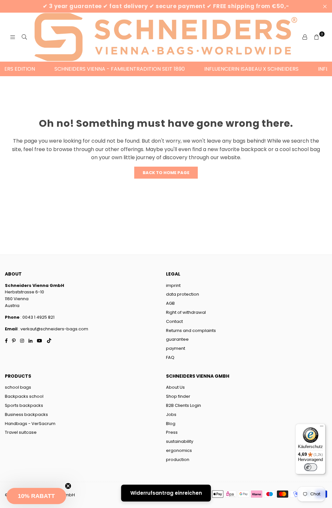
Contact (174, 321)
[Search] (24, 37)
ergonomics (179, 450)
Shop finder (178, 396)
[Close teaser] (68, 486)
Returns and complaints (191, 330)
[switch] (310, 467)
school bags (18, 387)
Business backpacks (26, 414)
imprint (173, 285)
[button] (36, 496)
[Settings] (305, 37)
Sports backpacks (24, 405)
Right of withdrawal (186, 312)
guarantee (177, 339)
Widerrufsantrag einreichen (166, 493)
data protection (182, 294)
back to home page (166, 173)
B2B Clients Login (183, 405)
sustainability (179, 441)
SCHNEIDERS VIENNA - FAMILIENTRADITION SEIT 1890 (114, 69)
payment (175, 348)
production (177, 459)
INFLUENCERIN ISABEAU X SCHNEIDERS (246, 69)
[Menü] (322, 427)
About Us (175, 387)
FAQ (170, 357)
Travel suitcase (21, 432)
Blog (170, 423)
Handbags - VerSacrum (30, 423)
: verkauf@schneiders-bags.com (53, 329)
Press (172, 432)
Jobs (171, 414)
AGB (170, 303)
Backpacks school (24, 396)
